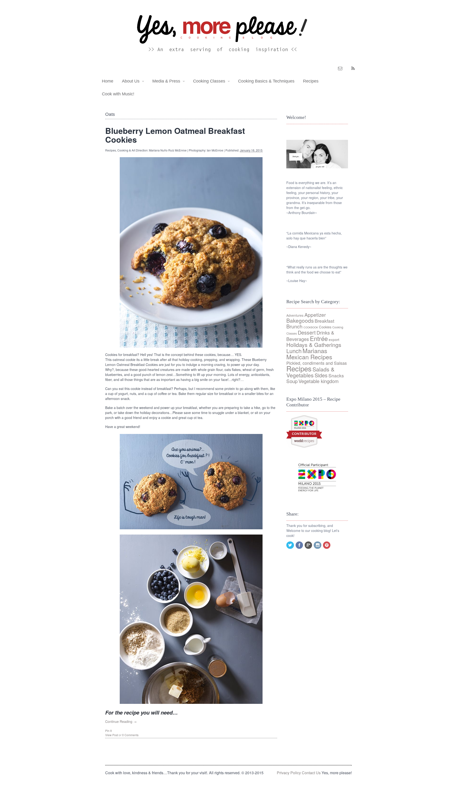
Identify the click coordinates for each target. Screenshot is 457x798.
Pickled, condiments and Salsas (316, 363)
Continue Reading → (121, 721)
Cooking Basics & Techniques (266, 81)
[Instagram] (318, 545)
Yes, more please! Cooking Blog (119, 32)
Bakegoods (300, 320)
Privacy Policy (289, 772)
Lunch (294, 351)
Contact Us (311, 772)
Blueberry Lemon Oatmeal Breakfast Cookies (175, 135)
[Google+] (309, 545)
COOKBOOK (310, 327)
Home (107, 81)
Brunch (294, 326)
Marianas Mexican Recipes (309, 353)
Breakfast (324, 320)
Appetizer (315, 314)
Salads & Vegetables (310, 372)
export (334, 339)
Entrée (319, 338)
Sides (321, 375)
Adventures (294, 315)
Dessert (307, 332)
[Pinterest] (327, 545)
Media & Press (166, 81)
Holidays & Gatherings (313, 345)
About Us (130, 81)
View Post (111, 735)
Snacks (336, 375)
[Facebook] (300, 545)
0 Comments (130, 735)
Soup (292, 381)
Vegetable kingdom (318, 381)
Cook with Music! (118, 94)
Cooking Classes (209, 81)
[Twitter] (290, 545)
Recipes (310, 81)
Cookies (325, 326)
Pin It (108, 731)
